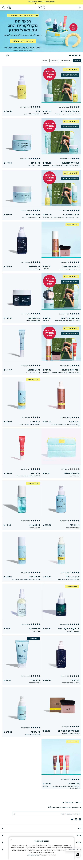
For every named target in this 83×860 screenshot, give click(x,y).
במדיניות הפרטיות (33, 855)
